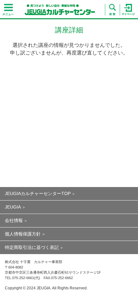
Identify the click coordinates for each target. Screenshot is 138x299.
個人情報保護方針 (23, 233)
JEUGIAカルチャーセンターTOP (38, 193)
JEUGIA (13, 206)
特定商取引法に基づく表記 (32, 247)
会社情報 (14, 220)
